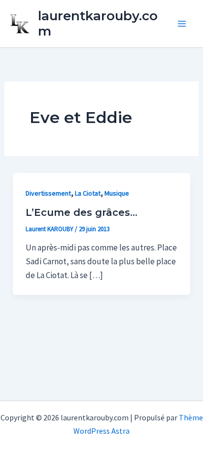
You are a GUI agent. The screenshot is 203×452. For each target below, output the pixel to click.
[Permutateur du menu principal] (182, 23)
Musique (116, 193)
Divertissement (48, 193)
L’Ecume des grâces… (81, 212)
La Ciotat (88, 193)
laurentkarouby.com (98, 23)
